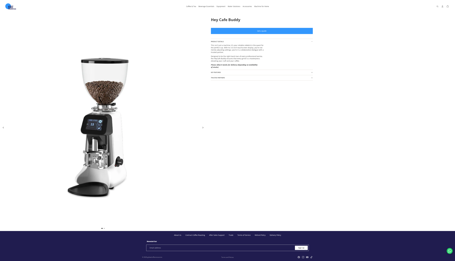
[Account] (442, 6)
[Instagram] (303, 257)
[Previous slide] (2, 127)
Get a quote (261, 31)
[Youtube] (307, 257)
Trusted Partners (218, 78)
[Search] (437, 6)
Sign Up (301, 248)
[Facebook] (298, 257)
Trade (231, 235)
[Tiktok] (311, 257)
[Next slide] (203, 127)
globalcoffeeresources (154, 257)
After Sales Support (217, 235)
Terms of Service (244, 235)
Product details (217, 42)
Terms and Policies (227, 257)
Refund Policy (260, 235)
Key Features (216, 72)
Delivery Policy (275, 235)
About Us (177, 235)
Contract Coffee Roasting (195, 235)
